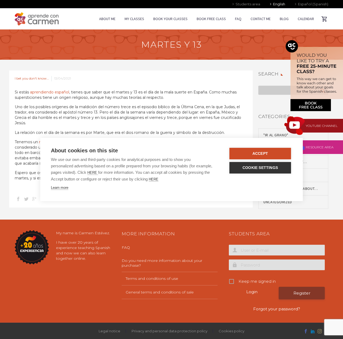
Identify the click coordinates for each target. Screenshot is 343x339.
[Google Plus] (34, 199)
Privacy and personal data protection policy (169, 331)
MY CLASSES (134, 18)
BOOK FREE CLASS (211, 18)
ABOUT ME (107, 18)
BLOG (284, 18)
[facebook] (306, 331)
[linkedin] (313, 331)
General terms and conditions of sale (160, 292)
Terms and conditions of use (152, 278)
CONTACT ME (261, 18)
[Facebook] (18, 199)
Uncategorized (277, 201)
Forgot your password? (276, 308)
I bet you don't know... (32, 78)
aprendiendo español (49, 92)
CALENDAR (306, 18)
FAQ (238, 18)
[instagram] (320, 331)
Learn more (59, 188)
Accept (260, 154)
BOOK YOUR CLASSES (170, 18)
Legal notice (109, 331)
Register (301, 293)
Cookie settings (260, 168)
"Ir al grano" (275, 135)
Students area (248, 4)
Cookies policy (231, 331)
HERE (92, 173)
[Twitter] (26, 199)
